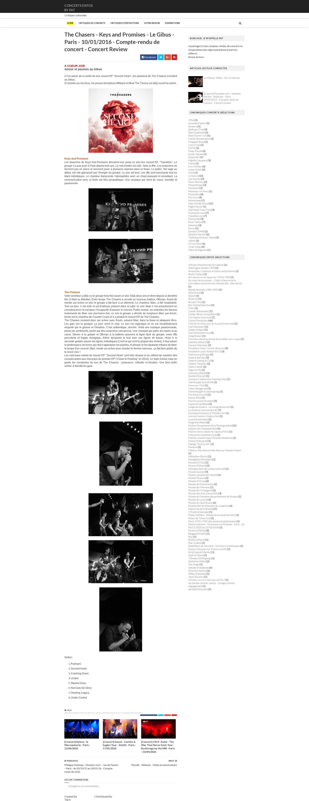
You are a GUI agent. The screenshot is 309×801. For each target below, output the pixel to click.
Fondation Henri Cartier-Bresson (206, 348)
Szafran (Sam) (195, 555)
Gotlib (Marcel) (197, 375)
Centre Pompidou (198, 320)
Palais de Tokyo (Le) (199, 518)
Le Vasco (193, 175)
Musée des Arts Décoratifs (203, 493)
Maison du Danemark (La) (202, 434)
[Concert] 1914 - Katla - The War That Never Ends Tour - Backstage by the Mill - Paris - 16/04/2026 (158, 746)
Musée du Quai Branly (200, 502)
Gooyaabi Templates (124, 796)
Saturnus (193, 225)
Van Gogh (193, 564)
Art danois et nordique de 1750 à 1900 (209, 277)
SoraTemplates (85, 796)
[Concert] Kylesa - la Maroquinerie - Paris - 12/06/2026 (77, 745)
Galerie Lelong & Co (199, 360)
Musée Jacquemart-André (202, 474)
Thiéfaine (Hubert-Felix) (201, 237)
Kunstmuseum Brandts (200, 400)
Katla (191, 172)
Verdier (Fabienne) (198, 567)
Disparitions (172, 23)
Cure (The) (194, 144)
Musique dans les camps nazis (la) (206, 468)
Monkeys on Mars (198, 191)
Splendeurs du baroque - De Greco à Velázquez (214, 545)
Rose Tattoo (195, 221)
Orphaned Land (196, 212)
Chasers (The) (77, 713)
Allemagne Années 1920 (201, 267)
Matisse (192, 446)
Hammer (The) (196, 385)
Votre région (152, 23)
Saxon (191, 228)
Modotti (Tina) (196, 462)
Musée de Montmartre (200, 484)
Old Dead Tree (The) (199, 209)
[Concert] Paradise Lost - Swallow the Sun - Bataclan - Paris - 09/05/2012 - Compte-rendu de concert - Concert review (222, 98)
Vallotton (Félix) (197, 561)
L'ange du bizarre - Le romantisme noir (209, 406)
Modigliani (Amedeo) (200, 459)
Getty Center (195, 366)
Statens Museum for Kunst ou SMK (207, 549)
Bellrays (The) (196, 129)
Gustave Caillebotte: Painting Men (207, 379)
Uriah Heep (194, 246)
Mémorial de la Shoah (200, 508)
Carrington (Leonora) (199, 317)
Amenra (192, 126)
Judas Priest (195, 169)
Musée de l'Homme (199, 487)
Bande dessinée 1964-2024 (203, 289)
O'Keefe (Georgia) (198, 511)
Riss (190, 536)
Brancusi (193, 298)
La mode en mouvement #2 (203, 409)
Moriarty (193, 197)
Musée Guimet (196, 471)
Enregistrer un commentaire (83, 785)
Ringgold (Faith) (197, 533)
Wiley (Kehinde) (197, 573)
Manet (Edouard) (197, 440)
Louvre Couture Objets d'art (203, 416)
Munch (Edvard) (197, 465)
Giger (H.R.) (194, 369)
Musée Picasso (196, 477)
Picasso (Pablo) (197, 530)
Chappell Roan (196, 141)
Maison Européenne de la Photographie (209, 425)
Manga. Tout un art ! (199, 443)
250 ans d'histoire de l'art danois (206, 264)
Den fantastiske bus (199, 332)
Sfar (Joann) (194, 542)
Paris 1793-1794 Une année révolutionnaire (212, 521)
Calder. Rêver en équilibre (202, 314)
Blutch (192, 295)
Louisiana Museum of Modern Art (206, 413)
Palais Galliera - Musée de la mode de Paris (211, 514)
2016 (66, 713)
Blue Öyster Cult (197, 135)
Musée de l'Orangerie (200, 490)
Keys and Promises (107, 713)
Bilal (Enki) (194, 292)
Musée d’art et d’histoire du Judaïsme (208, 505)
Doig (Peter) (195, 335)
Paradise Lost (195, 215)
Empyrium (194, 157)
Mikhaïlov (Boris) (198, 456)
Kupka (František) (198, 403)
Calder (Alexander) (198, 311)
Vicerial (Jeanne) (197, 570)
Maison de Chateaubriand (202, 428)
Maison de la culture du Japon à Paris (208, 431)
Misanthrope (195, 184)
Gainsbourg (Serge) (199, 354)
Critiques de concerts (92, 23)
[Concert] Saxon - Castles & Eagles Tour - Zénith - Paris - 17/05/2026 (119, 745)
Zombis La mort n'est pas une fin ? (206, 579)
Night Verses (195, 206)
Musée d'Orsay (196, 480)
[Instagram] (244, 6)
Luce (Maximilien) (198, 419)
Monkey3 (193, 187)
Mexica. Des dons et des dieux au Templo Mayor (214, 450)
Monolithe (194, 194)
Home (70, 23)
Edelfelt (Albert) (197, 342)
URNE (191, 240)
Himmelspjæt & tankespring (203, 391)
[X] (241, 6)
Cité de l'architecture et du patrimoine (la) (211, 323)
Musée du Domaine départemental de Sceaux (213, 496)
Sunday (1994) (196, 231)
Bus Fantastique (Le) (199, 304)
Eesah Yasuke (195, 153)
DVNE (192, 147)
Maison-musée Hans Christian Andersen (210, 437)
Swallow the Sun (197, 234)
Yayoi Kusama (196, 576)
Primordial (194, 218)
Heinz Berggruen (197, 388)
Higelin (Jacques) (197, 160)
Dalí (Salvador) (196, 326)
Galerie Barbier (196, 357)
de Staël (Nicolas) (198, 589)
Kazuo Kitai (194, 397)
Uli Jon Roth (195, 243)
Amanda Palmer (197, 123)
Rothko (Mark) (196, 539)
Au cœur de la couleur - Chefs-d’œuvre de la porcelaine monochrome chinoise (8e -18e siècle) (215, 282)
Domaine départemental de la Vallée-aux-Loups (214, 338)
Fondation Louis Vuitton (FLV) (204, 351)
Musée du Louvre (197, 499)
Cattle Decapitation (199, 138)
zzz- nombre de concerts (130, 713)
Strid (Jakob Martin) (199, 552)
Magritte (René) (197, 422)
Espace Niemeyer (198, 345)
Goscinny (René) (197, 372)
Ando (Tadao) (195, 274)
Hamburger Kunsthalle (200, 382)
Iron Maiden (195, 166)
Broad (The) (195, 301)
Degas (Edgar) (196, 329)
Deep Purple (195, 150)
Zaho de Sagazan (197, 249)
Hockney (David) (197, 394)
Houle (191, 163)
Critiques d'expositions (124, 23)
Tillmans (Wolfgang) (199, 558)
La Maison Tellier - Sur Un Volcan (222, 77)
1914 (191, 120)
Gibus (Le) (91, 713)
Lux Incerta (194, 178)
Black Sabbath (196, 132)
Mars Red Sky (196, 181)
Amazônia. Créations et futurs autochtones (211, 271)
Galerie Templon (197, 363)
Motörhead (194, 200)
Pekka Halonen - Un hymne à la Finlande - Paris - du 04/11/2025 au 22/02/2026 (216, 526)
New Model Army (198, 203)
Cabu (191, 308)
